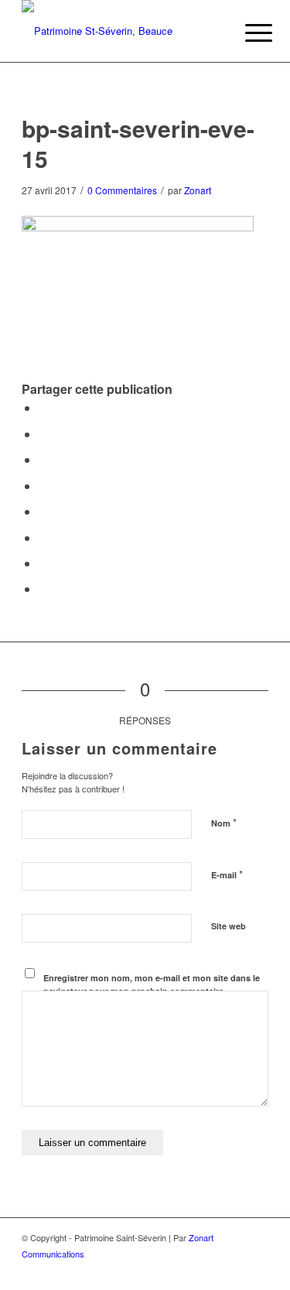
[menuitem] (247, 32)
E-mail (227, 874)
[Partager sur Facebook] (43, 407)
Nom (224, 822)
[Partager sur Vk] (43, 537)
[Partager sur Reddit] (43, 563)
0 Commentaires (122, 190)
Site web (228, 926)
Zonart (197, 190)
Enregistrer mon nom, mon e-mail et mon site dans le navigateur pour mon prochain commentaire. (151, 984)
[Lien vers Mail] (256, 1270)
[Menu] (247, 32)
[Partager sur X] (43, 434)
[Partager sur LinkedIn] (43, 485)
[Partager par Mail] (43, 588)
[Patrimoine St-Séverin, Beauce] (120, 31)
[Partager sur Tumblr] (43, 511)
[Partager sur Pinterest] (43, 459)
